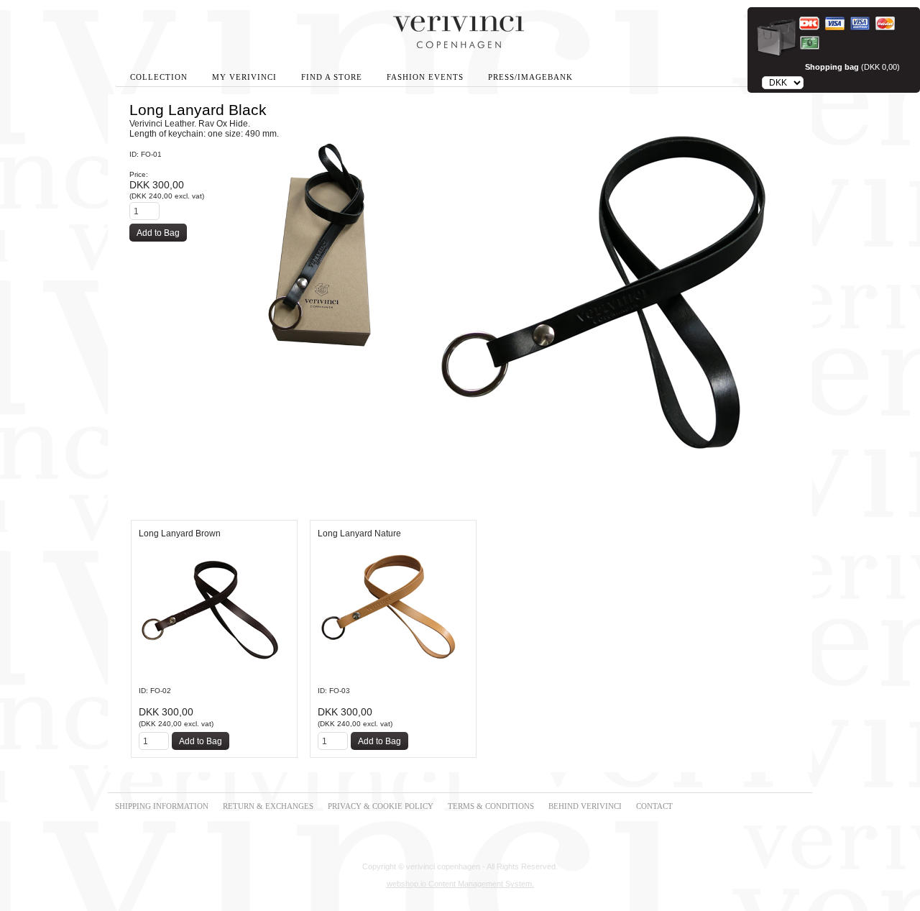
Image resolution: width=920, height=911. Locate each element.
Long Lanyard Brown (180, 533)
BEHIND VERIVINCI (585, 806)
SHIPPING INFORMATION (161, 806)
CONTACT (654, 806)
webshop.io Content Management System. (460, 883)
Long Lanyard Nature (359, 533)
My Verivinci (244, 77)
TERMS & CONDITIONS (491, 806)
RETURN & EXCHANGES (268, 806)
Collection (159, 77)
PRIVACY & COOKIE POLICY (380, 806)
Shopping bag (832, 67)
